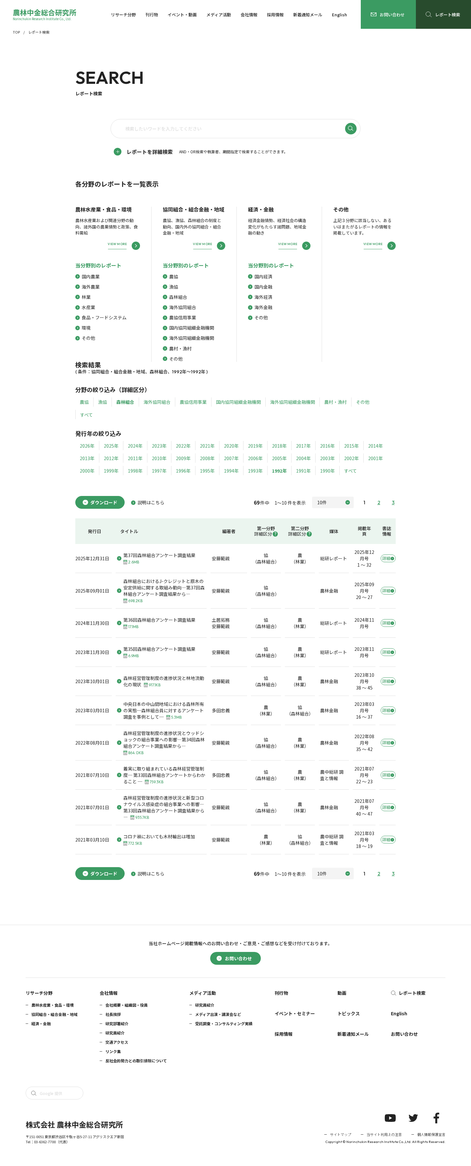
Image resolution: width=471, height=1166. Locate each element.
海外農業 (91, 287)
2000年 (87, 470)
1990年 (327, 470)
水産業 (88, 307)
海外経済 (263, 297)
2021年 (207, 446)
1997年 (159, 470)
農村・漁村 (180, 348)
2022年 (183, 446)
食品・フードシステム (104, 317)
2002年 (351, 458)
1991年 (303, 470)
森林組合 (178, 297)
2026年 (87, 446)
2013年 (87, 458)
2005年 (279, 458)
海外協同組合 (182, 307)
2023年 (159, 446)
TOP (16, 32)
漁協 (173, 287)
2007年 (231, 458)
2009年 (183, 458)
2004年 (303, 458)
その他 (88, 338)
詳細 (386, 558)
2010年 (159, 458)
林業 (86, 297)
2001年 (375, 458)
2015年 (351, 446)
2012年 (111, 458)
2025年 (111, 446)
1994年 (231, 470)
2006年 (255, 458)
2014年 (375, 446)
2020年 (231, 446)
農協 (173, 276)
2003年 (327, 458)
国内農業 (91, 276)
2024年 (135, 446)
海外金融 (263, 307)
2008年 (207, 458)
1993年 (255, 470)
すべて (86, 414)
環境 (86, 327)
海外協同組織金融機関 (191, 338)
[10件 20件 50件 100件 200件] (333, 502)
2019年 (255, 446)
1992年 (279, 470)
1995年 (207, 470)
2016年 (327, 446)
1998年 (135, 470)
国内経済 (263, 276)
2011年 (135, 458)
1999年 (111, 470)
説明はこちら (150, 502)
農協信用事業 (182, 317)
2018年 (279, 446)
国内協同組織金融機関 (191, 327)
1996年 (183, 470)
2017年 (303, 446)
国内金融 (263, 287)
